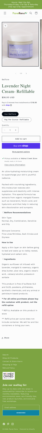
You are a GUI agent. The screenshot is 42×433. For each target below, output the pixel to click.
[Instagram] (12, 424)
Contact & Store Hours (12, 361)
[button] (5, 13)
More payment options (21, 152)
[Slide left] (15, 73)
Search (6, 355)
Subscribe (21, 413)
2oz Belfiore (10, 114)
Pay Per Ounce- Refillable (16, 120)
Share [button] (6, 338)
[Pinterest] (8, 424)
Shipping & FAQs (10, 365)
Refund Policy (9, 368)
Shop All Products (10, 358)
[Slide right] (26, 73)
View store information (14, 165)
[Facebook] (4, 424)
